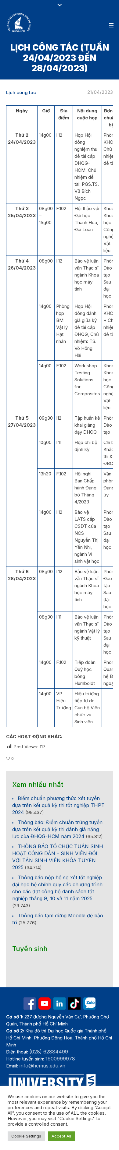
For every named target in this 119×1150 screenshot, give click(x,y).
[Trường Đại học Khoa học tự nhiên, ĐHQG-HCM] (19, 22)
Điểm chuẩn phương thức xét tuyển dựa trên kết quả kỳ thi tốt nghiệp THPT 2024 (58, 805)
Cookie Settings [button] (26, 1136)
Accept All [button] (61, 1136)
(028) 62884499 (48, 1052)
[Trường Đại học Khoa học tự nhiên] (59, 1003)
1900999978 (60, 1059)
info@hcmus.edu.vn (42, 1066)
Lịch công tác (21, 92)
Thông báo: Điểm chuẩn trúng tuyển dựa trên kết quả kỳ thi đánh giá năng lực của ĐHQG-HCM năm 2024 (57, 829)
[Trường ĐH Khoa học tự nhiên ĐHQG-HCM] (29, 1003)
